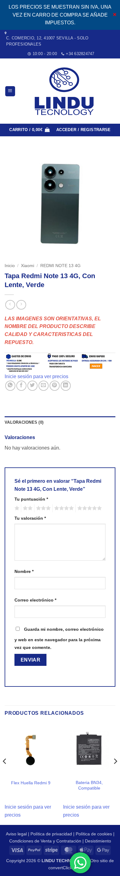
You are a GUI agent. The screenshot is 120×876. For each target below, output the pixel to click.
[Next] (115, 774)
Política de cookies (94, 833)
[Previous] (5, 774)
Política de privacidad (51, 833)
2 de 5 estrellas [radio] (27, 508)
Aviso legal (16, 833)
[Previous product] (21, 305)
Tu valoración (30, 518)
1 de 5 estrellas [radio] (16, 508)
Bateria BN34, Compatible (89, 785)
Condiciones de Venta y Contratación (45, 840)
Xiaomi (27, 265)
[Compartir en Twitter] (32, 386)
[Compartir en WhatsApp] (10, 386)
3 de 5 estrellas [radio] (42, 508)
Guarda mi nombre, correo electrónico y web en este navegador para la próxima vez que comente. (59, 638)
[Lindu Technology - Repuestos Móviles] (65, 91)
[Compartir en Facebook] (21, 386)
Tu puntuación (31, 499)
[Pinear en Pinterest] (55, 386)
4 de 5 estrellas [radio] (63, 508)
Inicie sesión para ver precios (36, 376)
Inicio (10, 265)
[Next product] (10, 305)
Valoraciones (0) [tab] (24, 422)
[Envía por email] (43, 386)
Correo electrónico (35, 600)
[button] (10, 91)
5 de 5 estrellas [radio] (88, 508)
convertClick (60, 867)
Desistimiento (98, 840)
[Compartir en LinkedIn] (66, 386)
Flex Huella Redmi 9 (30, 783)
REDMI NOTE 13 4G (60, 265)
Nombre (24, 571)
